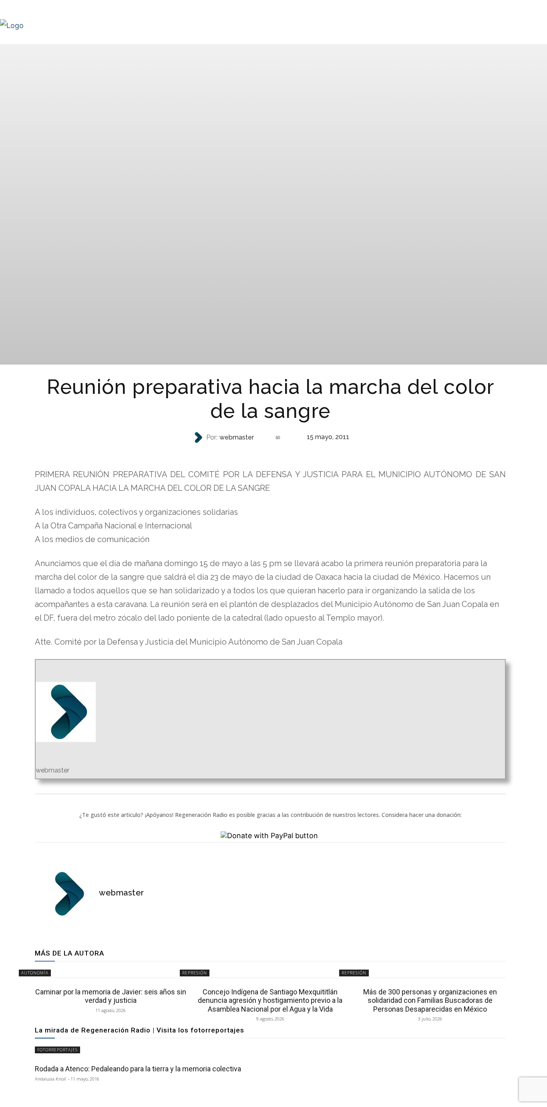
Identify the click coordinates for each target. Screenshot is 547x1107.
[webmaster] (199, 438)
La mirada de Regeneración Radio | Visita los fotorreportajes (139, 1030)
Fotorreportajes (57, 1050)
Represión (194, 973)
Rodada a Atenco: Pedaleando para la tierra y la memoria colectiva (138, 1069)
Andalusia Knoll (50, 1079)
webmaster (236, 437)
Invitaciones (269, 453)
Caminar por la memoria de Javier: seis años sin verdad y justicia (110, 996)
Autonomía (34, 973)
